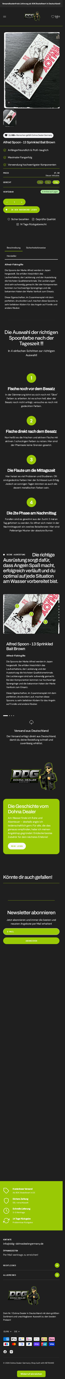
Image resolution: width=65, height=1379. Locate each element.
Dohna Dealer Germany (20, 1363)
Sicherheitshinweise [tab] (36, 244)
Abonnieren (31, 937)
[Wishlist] (53, 17)
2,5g (56, 179)
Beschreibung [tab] (14, 244)
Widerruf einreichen (31, 1373)
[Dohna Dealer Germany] (31, 16)
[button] (5, 17)
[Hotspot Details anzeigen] (17, 603)
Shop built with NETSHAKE (42, 1363)
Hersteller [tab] (11, 253)
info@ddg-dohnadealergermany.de (23, 1243)
